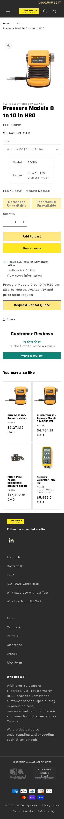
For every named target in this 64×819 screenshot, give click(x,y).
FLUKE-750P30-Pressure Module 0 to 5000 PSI (46, 418)
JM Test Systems (26, 805)
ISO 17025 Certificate (23, 583)
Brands (12, 653)
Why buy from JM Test (24, 601)
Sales (11, 618)
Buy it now (32, 248)
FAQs (11, 575)
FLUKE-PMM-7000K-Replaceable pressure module (17, 481)
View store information (24, 275)
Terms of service (23, 811)
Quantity (9, 213)
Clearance (14, 645)
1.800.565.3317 (49, 2)
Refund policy (46, 811)
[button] (8, 11)
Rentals (12, 636)
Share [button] (10, 319)
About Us (14, 557)
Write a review (32, 355)
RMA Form (14, 662)
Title (6, 141)
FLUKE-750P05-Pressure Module (17, 417)
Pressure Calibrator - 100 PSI (46, 480)
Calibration (15, 627)
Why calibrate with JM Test (27, 592)
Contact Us (15, 566)
